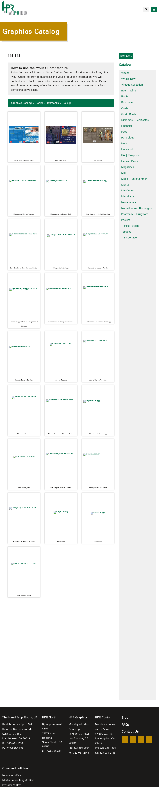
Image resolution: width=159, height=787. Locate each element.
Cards (124, 108)
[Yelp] (141, 739)
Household (127, 149)
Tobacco (126, 231)
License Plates (129, 161)
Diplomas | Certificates (135, 119)
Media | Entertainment (134, 178)
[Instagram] (149, 739)
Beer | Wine (128, 90)
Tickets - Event (130, 225)
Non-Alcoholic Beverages (136, 208)
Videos (125, 72)
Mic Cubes (127, 190)
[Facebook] (125, 739)
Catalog (125, 64)
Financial (126, 125)
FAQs (126, 724)
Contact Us (130, 731)
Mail (123, 172)
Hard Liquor (128, 137)
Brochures (127, 102)
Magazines (127, 167)
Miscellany (127, 196)
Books (39, 102)
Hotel (124, 143)
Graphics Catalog (21, 102)
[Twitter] (133, 739)
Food (124, 131)
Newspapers (128, 202)
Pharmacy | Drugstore (134, 214)
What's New (128, 78)
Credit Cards (128, 114)
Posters (125, 219)
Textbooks (53, 102)
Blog (125, 717)
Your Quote (126, 56)
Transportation (129, 237)
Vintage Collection (132, 84)
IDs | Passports (130, 155)
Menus (125, 184)
